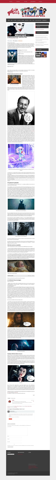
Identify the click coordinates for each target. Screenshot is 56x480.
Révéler (33, 275)
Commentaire (9, 426)
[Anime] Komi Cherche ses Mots (43, 35)
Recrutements (33, 1)
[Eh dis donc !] (38, 57)
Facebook (18, 1)
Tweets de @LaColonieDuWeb (39, 29)
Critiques (20, 406)
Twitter (10, 1)
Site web (8, 441)
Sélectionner (29, 275)
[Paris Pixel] (44, 57)
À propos (9, 398)
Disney (30, 406)
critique (28, 406)
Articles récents (13, 398)
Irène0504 (36, 44)
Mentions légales (20, 454)
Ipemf (17, 38)
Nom (8, 436)
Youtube (25, 1)
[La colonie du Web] (27, 17)
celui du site (16, 392)
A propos (40, 1)
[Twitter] (33, 401)
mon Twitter (9, 392)
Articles (15, 406)
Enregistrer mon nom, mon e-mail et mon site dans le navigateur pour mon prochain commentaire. (20, 445)
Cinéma (18, 406)
